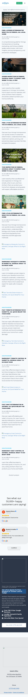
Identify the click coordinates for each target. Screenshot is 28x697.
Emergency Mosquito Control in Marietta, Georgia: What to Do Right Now (14, 263)
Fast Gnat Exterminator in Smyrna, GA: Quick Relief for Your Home (13, 406)
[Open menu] (24, 3)
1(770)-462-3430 (14, 688)
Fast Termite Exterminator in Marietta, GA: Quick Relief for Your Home (14, 312)
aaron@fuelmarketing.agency (11, 37)
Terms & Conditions (18, 692)
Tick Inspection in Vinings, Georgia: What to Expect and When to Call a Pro (13, 169)
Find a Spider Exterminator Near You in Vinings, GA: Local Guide (14, 32)
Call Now (19, 3)
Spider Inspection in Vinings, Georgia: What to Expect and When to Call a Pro (13, 78)
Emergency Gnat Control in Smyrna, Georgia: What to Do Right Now (13, 452)
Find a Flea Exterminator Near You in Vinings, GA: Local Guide (14, 215)
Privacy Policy (8, 692)
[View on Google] (3, 512)
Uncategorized (7, 27)
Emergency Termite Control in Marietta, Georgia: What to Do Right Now (14, 360)
